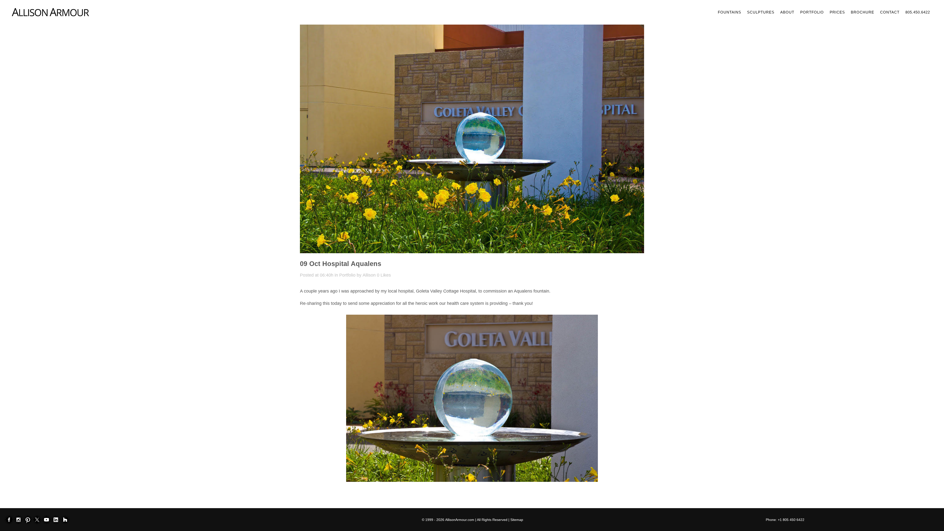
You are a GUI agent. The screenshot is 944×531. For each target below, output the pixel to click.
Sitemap (516, 520)
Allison (369, 275)
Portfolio (347, 275)
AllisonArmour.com (459, 520)
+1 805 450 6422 (791, 520)
